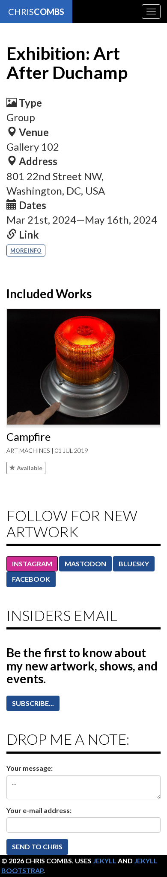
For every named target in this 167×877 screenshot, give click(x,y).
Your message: (29, 768)
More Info (26, 250)
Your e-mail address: (39, 810)
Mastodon (85, 563)
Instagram (32, 563)
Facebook (31, 579)
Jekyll (104, 861)
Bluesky (134, 563)
